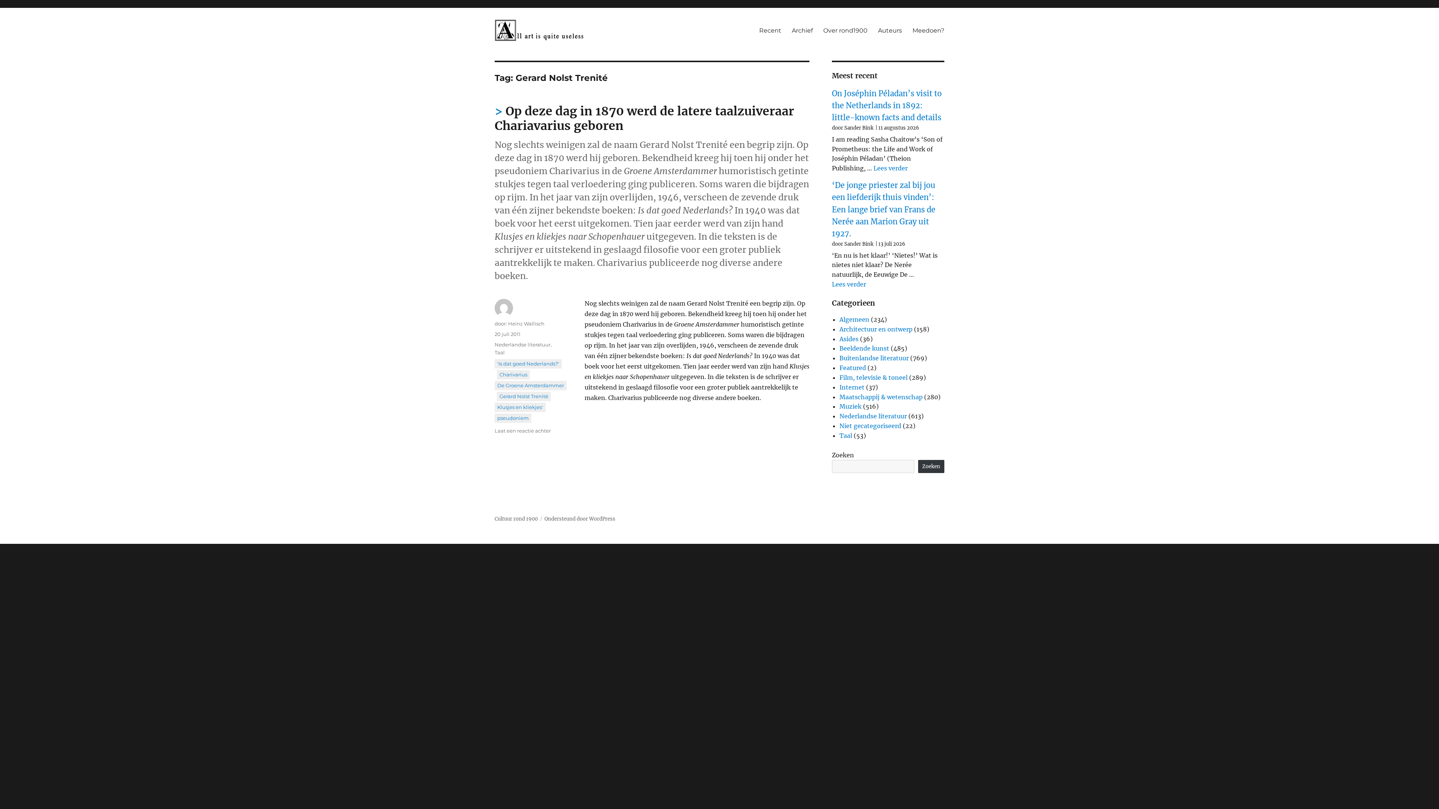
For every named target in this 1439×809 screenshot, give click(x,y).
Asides (849, 339)
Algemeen (854, 319)
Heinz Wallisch (526, 324)
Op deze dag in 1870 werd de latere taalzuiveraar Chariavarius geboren (644, 118)
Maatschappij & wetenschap (881, 397)
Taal (500, 352)
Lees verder (891, 168)
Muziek (850, 406)
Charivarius (513, 375)
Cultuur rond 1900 (516, 519)
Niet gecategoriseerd (870, 426)
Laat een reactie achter (523, 431)
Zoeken (843, 455)
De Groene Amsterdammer (530, 385)
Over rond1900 (845, 30)
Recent (770, 30)
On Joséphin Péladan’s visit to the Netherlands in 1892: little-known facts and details (887, 105)
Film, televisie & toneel (873, 377)
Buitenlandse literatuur (874, 358)
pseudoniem (513, 418)
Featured (852, 368)
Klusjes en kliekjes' (520, 407)
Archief (802, 30)
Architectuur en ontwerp (875, 329)
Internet (852, 387)
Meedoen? (928, 30)
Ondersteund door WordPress (579, 519)
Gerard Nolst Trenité (524, 396)
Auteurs (890, 30)
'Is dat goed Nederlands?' (528, 364)
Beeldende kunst (864, 348)
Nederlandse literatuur (522, 345)
